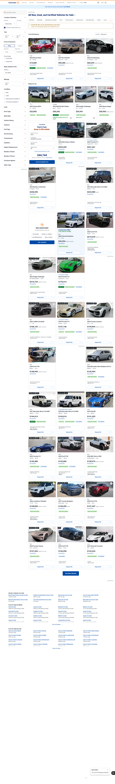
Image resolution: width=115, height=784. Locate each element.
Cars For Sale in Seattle (39, 635)
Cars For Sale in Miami (14, 630)
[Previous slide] (30, 103)
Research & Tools (71, 2)
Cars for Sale (31, 12)
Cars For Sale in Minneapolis (41, 639)
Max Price (17, 49)
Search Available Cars (42, 162)
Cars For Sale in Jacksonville (66, 635)
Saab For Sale (87, 620)
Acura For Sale (37, 620)
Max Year (18, 35)
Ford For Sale (12, 607)
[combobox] (15, 12)
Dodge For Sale (37, 615)
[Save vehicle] (54, 40)
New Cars (31, 2)
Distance (6, 20)
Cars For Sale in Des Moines (90, 635)
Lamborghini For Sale (64, 620)
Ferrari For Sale (62, 611)
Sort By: (98, 34)
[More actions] (53, 78)
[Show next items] (110, 20)
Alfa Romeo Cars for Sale (65, 595)
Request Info (40, 78)
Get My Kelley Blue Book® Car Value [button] (42, 151)
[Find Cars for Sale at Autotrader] (13, 2)
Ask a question (42, 242)
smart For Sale (87, 611)
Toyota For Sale (12, 615)
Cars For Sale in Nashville (65, 630)
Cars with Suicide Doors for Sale (42, 599)
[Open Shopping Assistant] (113, 773)
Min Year (7, 35)
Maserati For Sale (63, 607)
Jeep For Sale (12, 620)
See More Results (70, 573)
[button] (98, 2)
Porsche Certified (93, 140)
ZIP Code (19, 20)
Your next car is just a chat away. (57, 7)
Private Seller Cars (40, 2)
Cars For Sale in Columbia (90, 644)
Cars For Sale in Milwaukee (65, 644)
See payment (33, 65)
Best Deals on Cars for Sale (90, 599)
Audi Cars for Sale (63, 599)
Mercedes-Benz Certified (66, 409)
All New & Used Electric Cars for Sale (43, 595)
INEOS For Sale (62, 615)
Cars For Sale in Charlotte (40, 644)
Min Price (6, 49)
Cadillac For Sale (38, 611)
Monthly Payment (34, 133)
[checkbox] (8, 59)
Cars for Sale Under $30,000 (90, 595)
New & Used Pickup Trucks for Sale (18, 595)
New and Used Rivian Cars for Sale (18, 599)
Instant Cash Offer (60, 2)
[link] (50, 68)
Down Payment (34, 142)
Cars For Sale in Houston (15, 639)
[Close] (108, 770)
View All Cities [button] (56, 648)
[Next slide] (110, 103)
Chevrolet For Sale (13, 611)
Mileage (7, 83)
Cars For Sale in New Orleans (91, 630)
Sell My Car (50, 2)
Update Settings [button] (49, 157)
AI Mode (82, 2)
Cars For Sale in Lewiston (90, 639)
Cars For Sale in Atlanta (14, 644)
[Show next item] (81, 220)
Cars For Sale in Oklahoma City (66, 639)
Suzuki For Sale (87, 615)
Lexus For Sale (37, 607)
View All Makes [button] (56, 624)
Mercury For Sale (87, 607)
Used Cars (24, 2)
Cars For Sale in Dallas (14, 635)
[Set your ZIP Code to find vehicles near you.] (75, 15)
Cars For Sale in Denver (39, 630)
